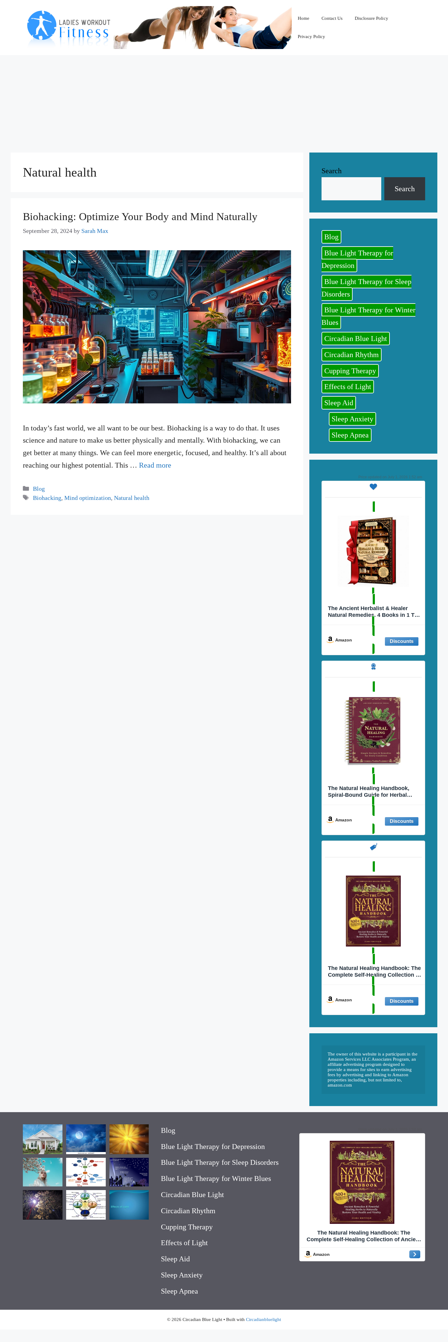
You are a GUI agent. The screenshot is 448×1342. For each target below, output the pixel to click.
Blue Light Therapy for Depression (357, 259)
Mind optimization (87, 497)
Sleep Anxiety (352, 419)
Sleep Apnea (350, 435)
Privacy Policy (311, 36)
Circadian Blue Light (355, 339)
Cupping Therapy (350, 371)
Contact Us (332, 18)
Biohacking (47, 497)
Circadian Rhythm (351, 355)
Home (303, 18)
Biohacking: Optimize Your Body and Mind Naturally (140, 217)
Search (332, 171)
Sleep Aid (338, 403)
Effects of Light (347, 387)
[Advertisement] (224, 100)
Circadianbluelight (263, 1319)
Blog (39, 488)
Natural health (131, 497)
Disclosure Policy (371, 18)
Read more (155, 465)
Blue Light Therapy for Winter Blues (368, 316)
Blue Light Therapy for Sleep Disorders (366, 288)
